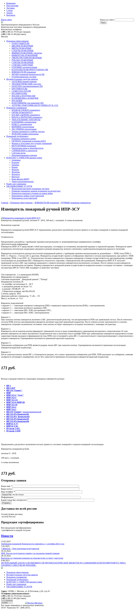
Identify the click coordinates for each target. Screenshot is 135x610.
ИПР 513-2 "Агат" (15, 395)
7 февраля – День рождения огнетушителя (20, 548)
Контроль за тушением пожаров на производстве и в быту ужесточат (32, 558)
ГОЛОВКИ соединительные (24, 67)
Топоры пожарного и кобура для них (28, 131)
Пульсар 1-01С (13, 428)
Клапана (15, 162)
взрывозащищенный (23, 412)
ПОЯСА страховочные (22, 124)
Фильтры (16, 172)
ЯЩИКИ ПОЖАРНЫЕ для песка (27, 53)
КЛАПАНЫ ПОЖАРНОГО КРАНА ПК (30, 69)
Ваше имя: (6, 486)
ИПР (8, 393)
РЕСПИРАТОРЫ (19, 93)
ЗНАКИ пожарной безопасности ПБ (28, 74)
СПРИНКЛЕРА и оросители (24, 150)
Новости (7, 536)
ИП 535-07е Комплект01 (17, 414)
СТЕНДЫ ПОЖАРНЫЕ (23, 50)
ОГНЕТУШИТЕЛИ (20, 43)
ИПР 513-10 (11, 405)
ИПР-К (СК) (12, 426)
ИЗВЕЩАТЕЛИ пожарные (24, 72)
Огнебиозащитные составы (24, 77)
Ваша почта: (7, 489)
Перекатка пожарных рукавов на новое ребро (32, 193)
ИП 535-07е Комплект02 (18, 416)
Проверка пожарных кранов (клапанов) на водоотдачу (36, 191)
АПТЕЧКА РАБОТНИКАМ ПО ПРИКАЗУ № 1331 (35, 105)
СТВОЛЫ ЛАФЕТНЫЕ (22, 65)
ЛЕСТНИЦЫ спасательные (24, 129)
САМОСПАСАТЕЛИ (21, 91)
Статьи (9, 10)
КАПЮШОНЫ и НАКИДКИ (25, 98)
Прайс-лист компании (16, 184)
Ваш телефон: (8, 492)
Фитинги (16, 174)
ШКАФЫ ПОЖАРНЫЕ (22, 46)
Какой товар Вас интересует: (14, 500)
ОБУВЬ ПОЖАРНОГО (22, 112)
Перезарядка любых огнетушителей (28, 196)
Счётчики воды (19, 153)
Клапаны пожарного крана (24, 139)
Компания (10, 3)
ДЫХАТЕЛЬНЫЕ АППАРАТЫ (26, 119)
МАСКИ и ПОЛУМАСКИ (23, 96)
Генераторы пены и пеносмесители (27, 148)
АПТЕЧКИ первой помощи (24, 81)
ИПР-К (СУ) (12, 424)
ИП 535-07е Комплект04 (17, 421)
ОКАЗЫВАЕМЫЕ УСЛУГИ (19, 186)
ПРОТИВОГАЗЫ (19, 89)
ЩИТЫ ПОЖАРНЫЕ (22, 48)
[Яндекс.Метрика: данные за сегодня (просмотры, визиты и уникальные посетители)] (33, 603)
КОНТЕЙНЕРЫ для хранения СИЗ (28, 103)
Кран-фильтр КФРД (20, 179)
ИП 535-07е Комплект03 (17, 419)
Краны (15, 167)
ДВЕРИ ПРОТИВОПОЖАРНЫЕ (27, 58)
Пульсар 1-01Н (13, 431)
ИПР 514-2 (11, 407)
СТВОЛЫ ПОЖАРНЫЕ (23, 62)
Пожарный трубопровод (17, 136)
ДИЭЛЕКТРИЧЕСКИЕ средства (26, 84)
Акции (9, 13)
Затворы (15, 165)
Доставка (10, 8)
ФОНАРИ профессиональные (25, 134)
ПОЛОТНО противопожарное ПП (27, 86)
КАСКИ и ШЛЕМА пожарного (26, 115)
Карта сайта (6, 20)
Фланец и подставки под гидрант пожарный (32, 143)
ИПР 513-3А (12, 400)
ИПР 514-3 (11, 409)
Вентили (16, 177)
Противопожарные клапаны (24, 155)
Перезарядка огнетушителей (24, 198)
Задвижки (16, 160)
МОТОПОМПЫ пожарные (24, 146)
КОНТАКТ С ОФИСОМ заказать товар (24, 158)
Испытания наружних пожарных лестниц (30, 189)
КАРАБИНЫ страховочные (24, 122)
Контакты (10, 15)
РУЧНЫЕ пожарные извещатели (76, 203)
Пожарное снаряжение (16, 108)
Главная (4, 203)
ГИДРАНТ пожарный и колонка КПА (29, 141)
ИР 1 (8, 386)
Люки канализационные (23, 181)
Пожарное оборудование (17, 41)
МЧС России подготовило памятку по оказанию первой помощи (30, 553)
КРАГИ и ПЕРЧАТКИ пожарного (27, 117)
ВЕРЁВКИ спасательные (23, 127)
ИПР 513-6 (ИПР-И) (15, 402)
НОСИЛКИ (17, 100)
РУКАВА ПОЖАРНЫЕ (22, 60)
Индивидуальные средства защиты (22, 79)
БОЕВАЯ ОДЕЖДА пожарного (26, 110)
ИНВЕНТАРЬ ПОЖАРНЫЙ (25, 55)
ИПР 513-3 (11, 397)
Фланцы (15, 169)
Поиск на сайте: (107, 20)
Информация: (7, 497)
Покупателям (12, 5)
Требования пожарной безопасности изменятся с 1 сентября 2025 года (32, 544)
